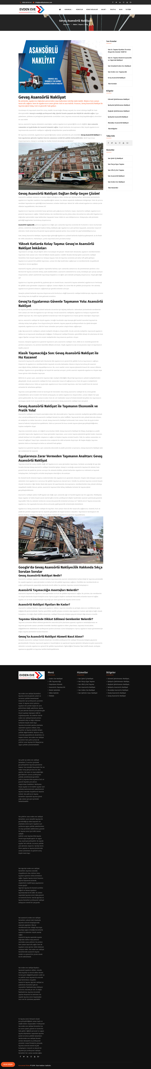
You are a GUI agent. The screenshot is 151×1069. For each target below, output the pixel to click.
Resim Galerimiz (54, 690)
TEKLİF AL (113, 9)
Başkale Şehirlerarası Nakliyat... (119, 684)
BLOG (120, 9)
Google (23, 567)
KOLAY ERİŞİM (7, 1064)
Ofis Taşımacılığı (55, 681)
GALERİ (103, 9)
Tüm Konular (112, 84)
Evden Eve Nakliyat (56, 679)
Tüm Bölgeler (112, 129)
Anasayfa (66, 24)
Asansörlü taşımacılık (26, 225)
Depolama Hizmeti (55, 684)
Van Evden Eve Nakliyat (116, 182)
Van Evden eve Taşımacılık (117, 72)
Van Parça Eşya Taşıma (116, 164)
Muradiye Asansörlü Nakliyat (118, 123)
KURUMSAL (68, 9)
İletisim (51, 696)
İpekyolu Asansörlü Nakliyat (118, 117)
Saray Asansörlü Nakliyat (117, 696)
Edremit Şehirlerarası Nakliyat (118, 99)
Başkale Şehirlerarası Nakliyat (119, 111)
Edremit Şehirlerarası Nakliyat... (119, 679)
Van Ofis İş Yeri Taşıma (116, 170)
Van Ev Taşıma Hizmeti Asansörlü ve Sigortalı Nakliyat (119, 59)
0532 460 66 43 (26, 2)
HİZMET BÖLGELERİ (92, 9)
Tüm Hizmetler (113, 188)
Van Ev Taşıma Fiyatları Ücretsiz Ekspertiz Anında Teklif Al (119, 51)
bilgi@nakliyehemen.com (43, 2)
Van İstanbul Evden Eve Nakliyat (119, 66)
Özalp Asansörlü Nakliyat (117, 693)
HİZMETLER (79, 9)
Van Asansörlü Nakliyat (116, 176)
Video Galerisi (53, 693)
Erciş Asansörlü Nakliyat (116, 78)
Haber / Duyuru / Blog (80, 24)
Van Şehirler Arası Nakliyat (87, 693)
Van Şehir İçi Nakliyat (115, 158)
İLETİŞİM (128, 9)
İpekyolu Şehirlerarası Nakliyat (119, 105)
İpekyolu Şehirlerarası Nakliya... (119, 681)
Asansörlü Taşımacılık (57, 687)
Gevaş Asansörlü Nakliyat (90, 135)
